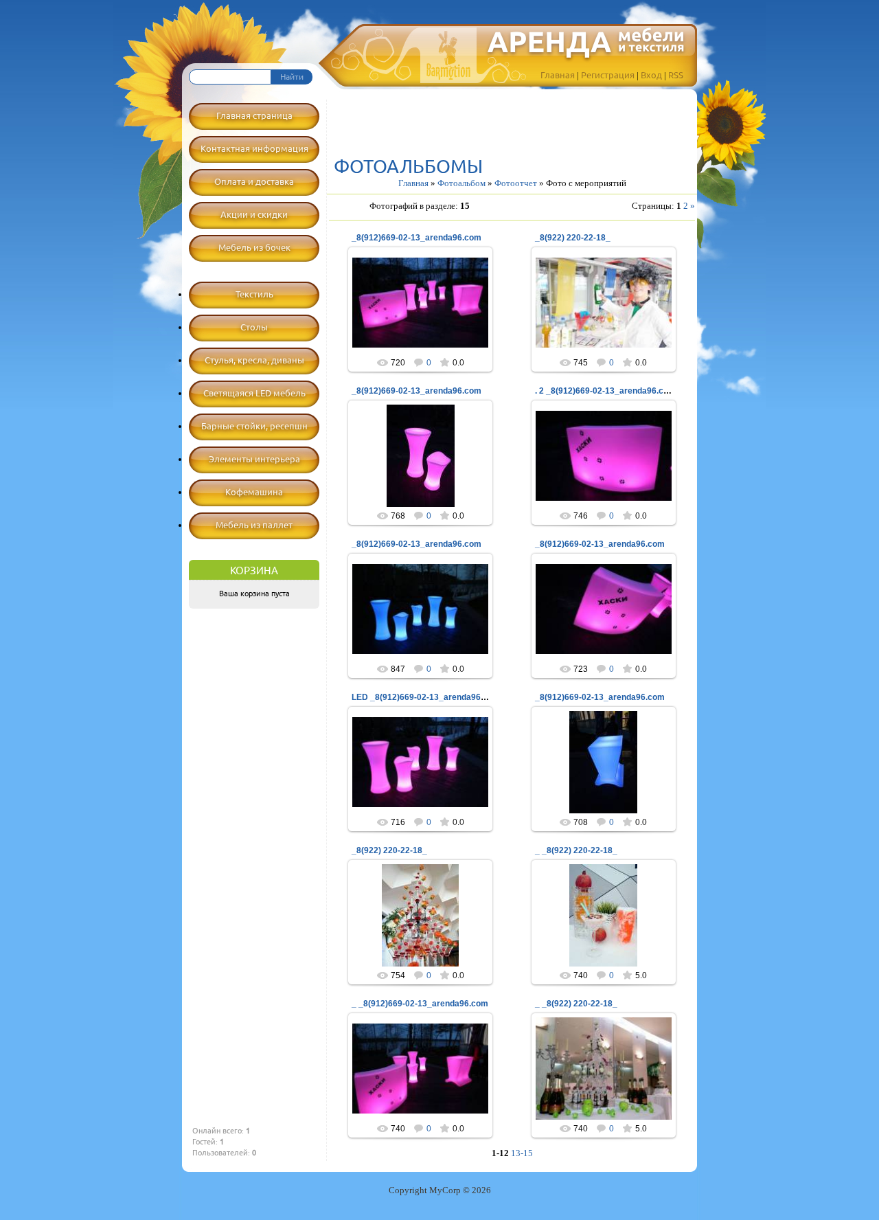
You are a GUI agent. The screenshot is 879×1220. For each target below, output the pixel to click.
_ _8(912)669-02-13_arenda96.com (420, 1003)
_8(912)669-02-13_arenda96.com (416, 237)
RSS (675, 74)
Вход (651, 74)
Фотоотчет (515, 183)
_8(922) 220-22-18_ (572, 237)
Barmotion (426, 314)
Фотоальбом (461, 183)
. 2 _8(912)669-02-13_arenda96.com (605, 391)
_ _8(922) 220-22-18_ (576, 850)
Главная (557, 74)
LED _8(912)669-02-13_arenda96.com (426, 697)
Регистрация (608, 74)
